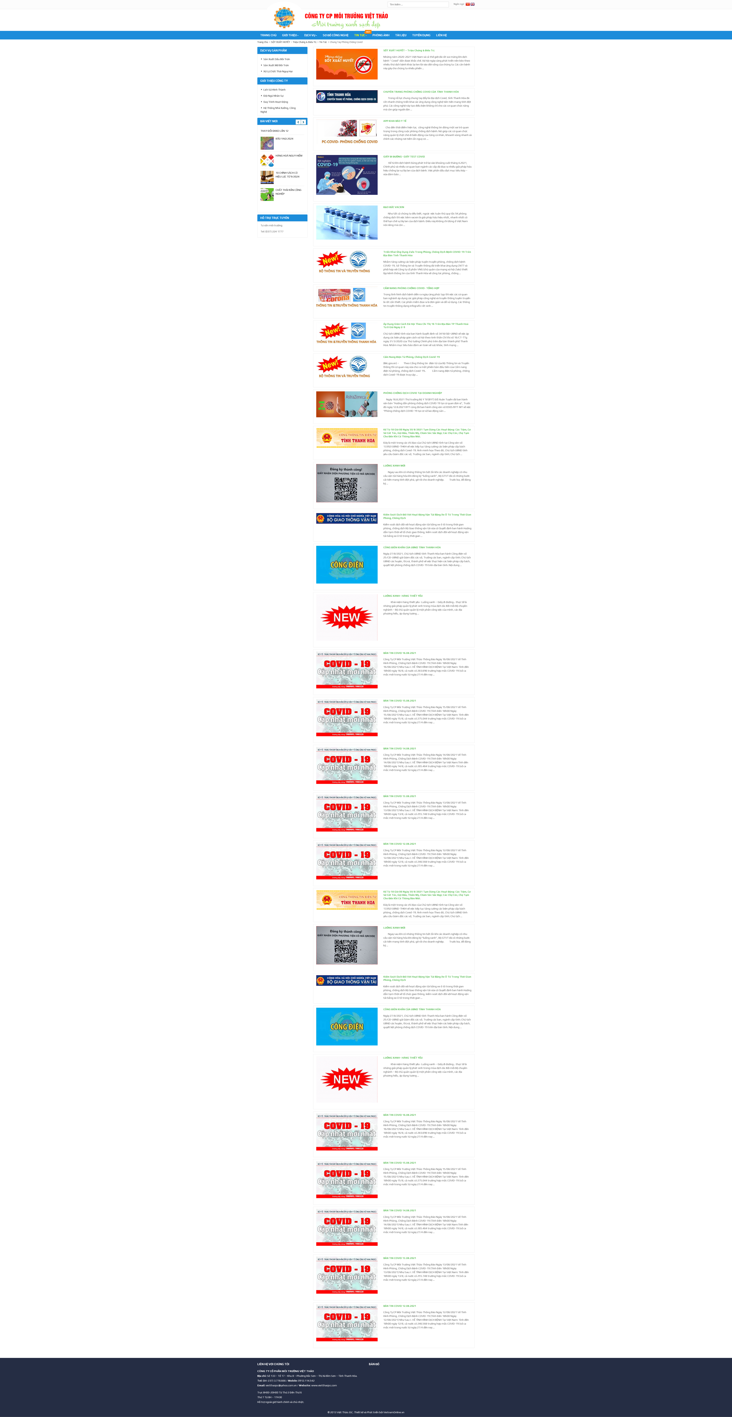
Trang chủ (268, 35)
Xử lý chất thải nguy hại (278, 71)
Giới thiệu (289, 35)
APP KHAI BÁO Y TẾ (394, 121)
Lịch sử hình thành (274, 89)
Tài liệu (400, 35)
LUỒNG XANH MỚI (394, 465)
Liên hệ (441, 35)
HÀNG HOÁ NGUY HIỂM (289, 155)
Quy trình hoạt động (275, 101)
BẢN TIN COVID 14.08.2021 (399, 748)
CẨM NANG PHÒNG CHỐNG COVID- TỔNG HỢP (411, 288)
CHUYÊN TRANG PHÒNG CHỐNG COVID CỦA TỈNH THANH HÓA (421, 91)
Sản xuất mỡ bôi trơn (276, 65)
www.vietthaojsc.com (324, 1385)
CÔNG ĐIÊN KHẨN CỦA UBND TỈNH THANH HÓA (412, 547)
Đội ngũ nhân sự (273, 95)
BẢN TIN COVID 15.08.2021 (399, 700)
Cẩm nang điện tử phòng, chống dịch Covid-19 (411, 357)
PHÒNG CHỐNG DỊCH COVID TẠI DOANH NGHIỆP (412, 393)
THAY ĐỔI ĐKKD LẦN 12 (274, 130)
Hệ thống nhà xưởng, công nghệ (278, 109)
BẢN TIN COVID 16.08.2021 (399, 653)
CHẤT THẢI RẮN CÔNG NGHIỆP (288, 191)
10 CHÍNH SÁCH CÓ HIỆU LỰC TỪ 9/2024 (287, 174)
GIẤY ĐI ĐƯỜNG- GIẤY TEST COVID (404, 156)
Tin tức (362, 34)
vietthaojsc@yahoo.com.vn (281, 1385)
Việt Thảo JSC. (345, 1412)
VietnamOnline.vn (393, 1412)
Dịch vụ (310, 35)
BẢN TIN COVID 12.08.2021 (399, 843)
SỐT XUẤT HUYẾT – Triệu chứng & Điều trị (408, 50)
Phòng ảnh (380, 35)
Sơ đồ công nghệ (335, 35)
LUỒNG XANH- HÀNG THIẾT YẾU (403, 595)
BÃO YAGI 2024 (284, 138)
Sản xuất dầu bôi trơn (276, 59)
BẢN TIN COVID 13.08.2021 (399, 796)
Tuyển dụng (421, 35)
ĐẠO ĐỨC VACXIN (393, 207)
